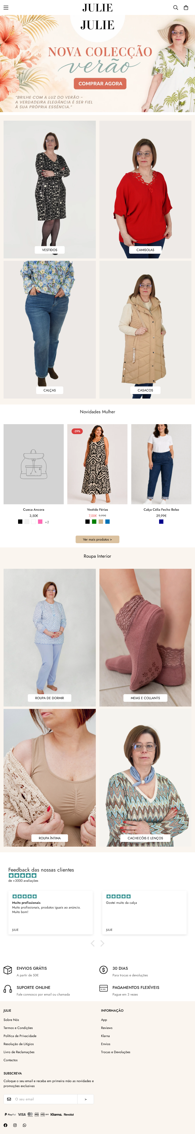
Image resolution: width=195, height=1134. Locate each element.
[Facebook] (5, 1125)
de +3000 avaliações (23, 880)
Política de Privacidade (20, 1035)
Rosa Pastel (33, 521)
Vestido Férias (97, 509)
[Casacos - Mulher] (145, 330)
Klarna (105, 1035)
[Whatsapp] (24, 1125)
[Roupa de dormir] (50, 638)
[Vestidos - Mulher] (50, 189)
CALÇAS (50, 390)
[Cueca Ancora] (34, 464)
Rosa (40, 521)
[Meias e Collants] (145, 638)
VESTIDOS (49, 250)
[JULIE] (97, 7)
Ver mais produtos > (97, 539)
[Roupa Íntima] (50, 778)
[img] (99, 875)
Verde (94, 521)
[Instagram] (15, 1125)
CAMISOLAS (145, 250)
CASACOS (145, 390)
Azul (107, 521)
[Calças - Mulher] (50, 330)
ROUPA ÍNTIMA (50, 838)
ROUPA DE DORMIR (49, 698)
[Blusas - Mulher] (145, 189)
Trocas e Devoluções (115, 1052)
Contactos (11, 1060)
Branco (27, 521)
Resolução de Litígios (19, 1044)
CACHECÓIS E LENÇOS (145, 838)
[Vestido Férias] (97, 464)
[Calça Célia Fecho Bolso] (161, 464)
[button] (185, 7)
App (104, 1019)
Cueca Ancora (33, 509)
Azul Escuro (161, 521)
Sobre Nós (11, 1019)
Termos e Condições (18, 1027)
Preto (20, 521)
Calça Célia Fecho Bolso (161, 509)
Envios (105, 1044)
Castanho (101, 521)
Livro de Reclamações (19, 1052)
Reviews (106, 1027)
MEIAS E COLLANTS (145, 698)
